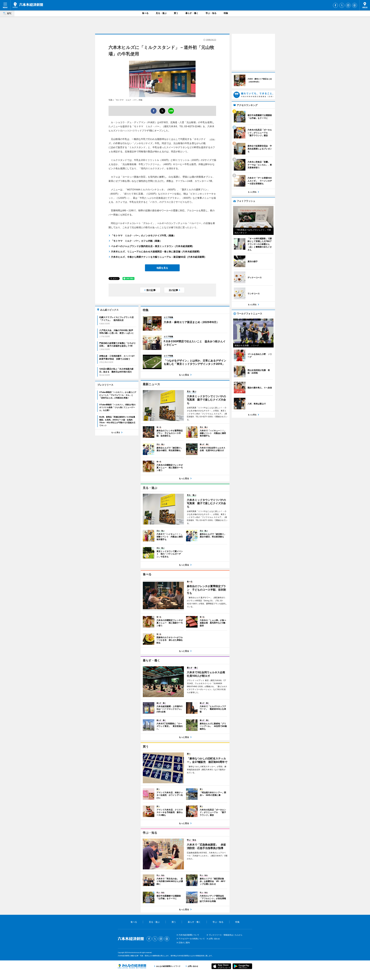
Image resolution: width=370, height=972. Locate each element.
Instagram (348, 5)
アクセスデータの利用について (191, 938)
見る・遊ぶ (161, 13)
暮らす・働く (191, 13)
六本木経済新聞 (28, 5)
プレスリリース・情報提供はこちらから (225, 935)
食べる (145, 13)
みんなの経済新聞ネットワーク (132, 966)
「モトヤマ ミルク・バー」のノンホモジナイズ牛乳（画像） (143, 235)
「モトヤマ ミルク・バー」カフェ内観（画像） (136, 240)
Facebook (335, 5)
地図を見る (162, 267)
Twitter (341, 5)
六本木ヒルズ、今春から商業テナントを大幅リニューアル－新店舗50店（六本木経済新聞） (159, 256)
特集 (226, 13)
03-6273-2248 (192, 126)
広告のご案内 (184, 942)
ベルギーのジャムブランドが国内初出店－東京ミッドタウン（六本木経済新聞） (152, 246)
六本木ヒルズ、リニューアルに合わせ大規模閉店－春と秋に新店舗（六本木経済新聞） (156, 251)
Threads (354, 5)
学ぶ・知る (211, 13)
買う (176, 13)
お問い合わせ (214, 938)
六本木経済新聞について (188, 935)
